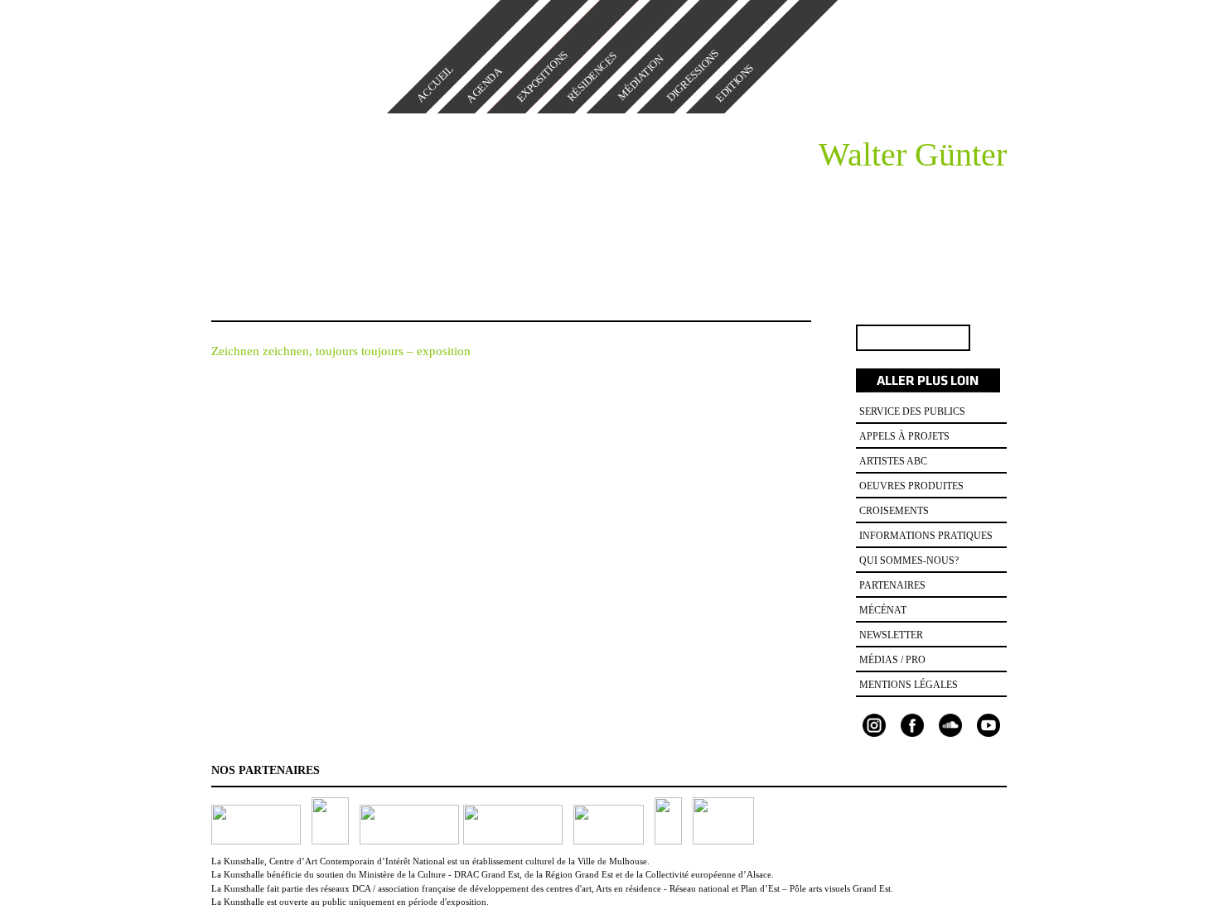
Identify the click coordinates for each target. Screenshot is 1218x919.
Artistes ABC (893, 461)
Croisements (894, 511)
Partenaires (892, 585)
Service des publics (912, 411)
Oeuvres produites (911, 486)
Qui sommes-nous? (909, 560)
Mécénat (882, 610)
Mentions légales (908, 684)
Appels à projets (904, 436)
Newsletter (891, 635)
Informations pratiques (926, 535)
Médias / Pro (892, 660)
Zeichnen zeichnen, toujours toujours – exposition (341, 351)
